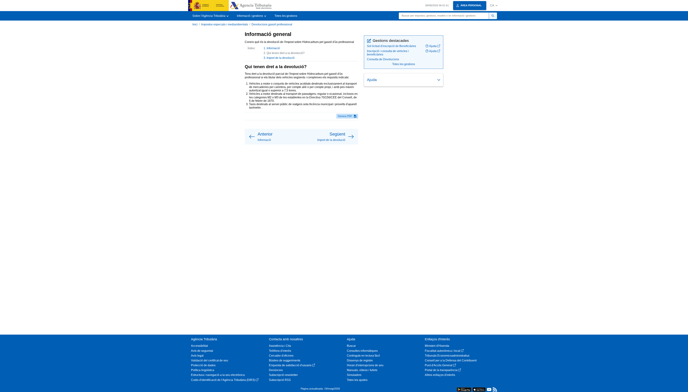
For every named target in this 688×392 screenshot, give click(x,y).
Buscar (351, 345)
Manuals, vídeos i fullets (362, 370)
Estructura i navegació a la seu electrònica (218, 374)
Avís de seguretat (202, 350)
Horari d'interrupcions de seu (365, 365)
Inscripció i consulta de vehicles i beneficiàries (388, 53)
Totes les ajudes (357, 379)
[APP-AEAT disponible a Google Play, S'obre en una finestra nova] (464, 389)
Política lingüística (202, 370)
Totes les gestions (285, 15)
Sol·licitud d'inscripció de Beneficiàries (391, 46)
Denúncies (276, 370)
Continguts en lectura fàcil (363, 355)
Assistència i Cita (280, 345)
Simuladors (354, 374)
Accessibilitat (199, 345)
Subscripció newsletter (283, 374)
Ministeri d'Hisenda (437, 345)
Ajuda (433, 46)
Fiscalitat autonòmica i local (442, 350)
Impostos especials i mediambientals (224, 24)
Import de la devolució (281, 57)
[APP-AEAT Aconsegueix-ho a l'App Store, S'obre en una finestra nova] (479, 389)
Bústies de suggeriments (284, 360)
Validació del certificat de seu (209, 360)
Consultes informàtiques (362, 350)
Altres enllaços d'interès (440, 374)
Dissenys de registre (360, 360)
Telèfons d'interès (280, 350)
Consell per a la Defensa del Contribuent (451, 360)
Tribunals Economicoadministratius (447, 355)
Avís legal (197, 355)
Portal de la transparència (441, 370)
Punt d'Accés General (438, 365)
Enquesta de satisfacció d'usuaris (290, 365)
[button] (494, 5)
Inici (195, 24)
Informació (273, 48)
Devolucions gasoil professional (272, 24)
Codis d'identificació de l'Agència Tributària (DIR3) (223, 379)
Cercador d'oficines (281, 355)
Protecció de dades (203, 365)
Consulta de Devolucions (383, 59)
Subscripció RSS (280, 379)
